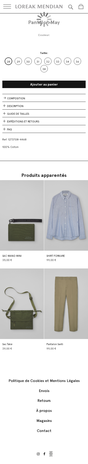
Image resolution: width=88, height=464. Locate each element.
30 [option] (28, 61)
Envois (44, 391)
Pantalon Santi (54, 344)
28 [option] (8, 61)
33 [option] (57, 61)
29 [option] (18, 61)
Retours (44, 400)
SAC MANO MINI (12, 255)
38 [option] (44, 69)
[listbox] (44, 64)
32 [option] (48, 61)
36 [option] (77, 61)
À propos (44, 410)
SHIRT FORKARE (55, 255)
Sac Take (7, 344)
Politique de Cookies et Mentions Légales (44, 380)
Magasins (44, 420)
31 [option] (38, 61)
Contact (44, 430)
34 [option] (67, 61)
